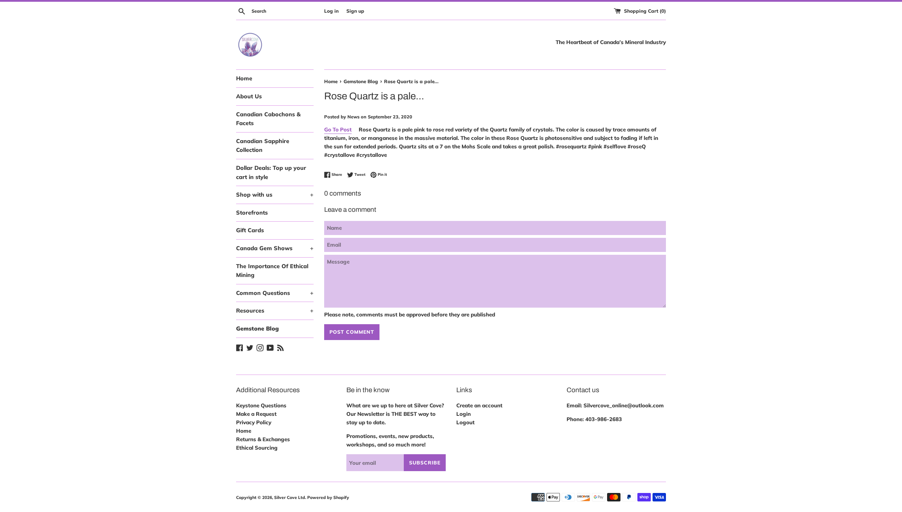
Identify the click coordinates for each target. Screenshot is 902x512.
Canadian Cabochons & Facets (268, 119)
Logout (465, 422)
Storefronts (252, 212)
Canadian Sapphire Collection (262, 145)
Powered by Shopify (328, 497)
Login (463, 414)
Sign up (355, 11)
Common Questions (275, 292)
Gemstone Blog (257, 328)
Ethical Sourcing (257, 447)
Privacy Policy (253, 422)
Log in (331, 11)
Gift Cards (250, 230)
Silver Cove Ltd (289, 497)
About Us (249, 96)
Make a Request (256, 414)
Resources (275, 310)
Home (244, 78)
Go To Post (338, 129)
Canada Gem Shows (275, 248)
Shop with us (275, 194)
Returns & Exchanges (263, 439)
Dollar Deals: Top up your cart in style (271, 172)
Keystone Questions (261, 405)
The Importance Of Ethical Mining (272, 271)
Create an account (479, 405)
